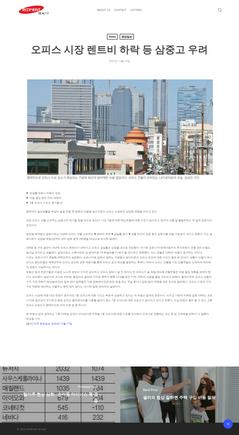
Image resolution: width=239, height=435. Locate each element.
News (112, 36)
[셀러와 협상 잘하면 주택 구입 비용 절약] (179, 394)
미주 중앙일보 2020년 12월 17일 (53, 323)
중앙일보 (127, 36)
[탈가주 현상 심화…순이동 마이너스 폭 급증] (60, 394)
